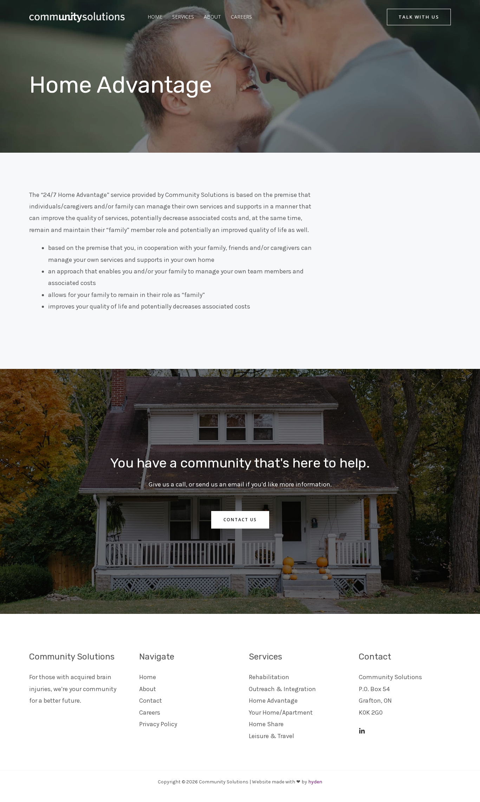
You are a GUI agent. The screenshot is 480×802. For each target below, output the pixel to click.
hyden (315, 782)
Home (155, 16)
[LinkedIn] (362, 731)
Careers (241, 16)
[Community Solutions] (73, 16)
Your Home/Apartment (281, 712)
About (212, 16)
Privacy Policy (158, 724)
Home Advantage (273, 700)
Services (183, 16)
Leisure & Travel (271, 736)
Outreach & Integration (282, 689)
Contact (150, 700)
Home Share (266, 724)
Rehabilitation (269, 677)
